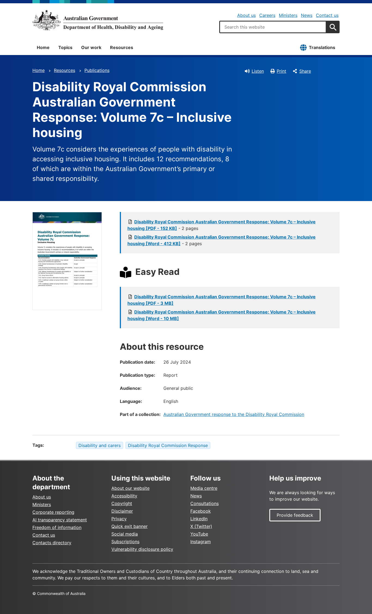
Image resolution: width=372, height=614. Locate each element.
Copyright (121, 503)
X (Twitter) (201, 526)
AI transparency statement (59, 519)
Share (305, 71)
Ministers (288, 15)
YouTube (199, 534)
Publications (96, 70)
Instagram (200, 541)
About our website (130, 488)
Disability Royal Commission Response (168, 445)
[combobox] (273, 27)
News (306, 15)
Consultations (204, 503)
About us (246, 15)
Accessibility (124, 496)
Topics (65, 47)
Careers (267, 15)
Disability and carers (99, 445)
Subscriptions (125, 541)
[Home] (97, 20)
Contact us (327, 15)
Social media (124, 534)
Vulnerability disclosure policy (142, 549)
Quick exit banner (129, 526)
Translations (322, 47)
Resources (121, 47)
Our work (91, 47)
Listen (258, 71)
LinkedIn (199, 518)
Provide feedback (295, 515)
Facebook (200, 511)
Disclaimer (122, 511)
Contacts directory (51, 542)
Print (281, 71)
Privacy (119, 518)
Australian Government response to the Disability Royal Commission (233, 414)
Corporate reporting (53, 512)
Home (43, 47)
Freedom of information (56, 527)
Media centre (203, 488)
